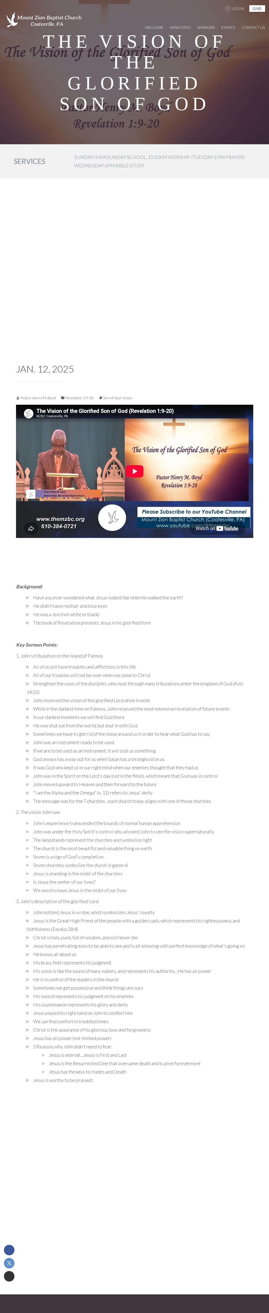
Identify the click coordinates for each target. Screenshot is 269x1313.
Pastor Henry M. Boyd (38, 398)
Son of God (112, 398)
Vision (127, 398)
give (257, 8)
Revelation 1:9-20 (79, 398)
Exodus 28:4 (65, 929)
